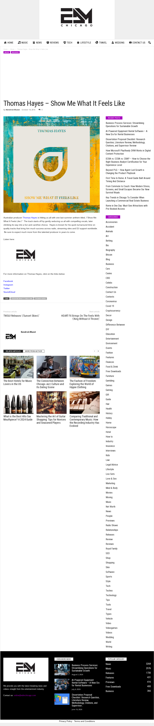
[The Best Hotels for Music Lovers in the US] (18, 367)
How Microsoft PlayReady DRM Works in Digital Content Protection (128, 152)
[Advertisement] (77, 76)
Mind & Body (112, 488)
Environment (111, 343)
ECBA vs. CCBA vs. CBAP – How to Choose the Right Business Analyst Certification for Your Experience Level (128, 161)
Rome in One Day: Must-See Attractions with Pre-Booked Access (127, 207)
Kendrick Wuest (13, 110)
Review (109, 539)
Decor (109, 315)
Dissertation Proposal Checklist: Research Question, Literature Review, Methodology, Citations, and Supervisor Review (125, 142)
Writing (109, 646)
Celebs (109, 282)
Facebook (8, 281)
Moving (109, 497)
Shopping (110, 562)
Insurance (110, 446)
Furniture (110, 376)
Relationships (112, 530)
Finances (110, 362)
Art (107, 236)
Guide (108, 399)
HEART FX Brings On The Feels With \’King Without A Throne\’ (80, 317)
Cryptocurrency (113, 310)
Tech (108, 586)
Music (12, 49)
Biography (110, 250)
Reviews (110, 544)
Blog (108, 259)
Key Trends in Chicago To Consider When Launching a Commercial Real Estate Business (127, 199)
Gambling (110, 380)
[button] (149, 42)
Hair (107, 404)
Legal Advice (112, 464)
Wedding (110, 637)
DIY (107, 329)
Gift (107, 394)
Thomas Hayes (30, 217)
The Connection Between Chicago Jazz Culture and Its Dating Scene (50, 384)
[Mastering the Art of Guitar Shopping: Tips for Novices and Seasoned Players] (52, 402)
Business (110, 264)
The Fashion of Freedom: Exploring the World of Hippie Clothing (83, 384)
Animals (109, 231)
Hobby (109, 418)
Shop (108, 558)
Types (108, 614)
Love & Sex (111, 478)
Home (5, 49)
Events (109, 348)
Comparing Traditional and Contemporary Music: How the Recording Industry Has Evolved (84, 421)
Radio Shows (112, 525)
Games (109, 385)
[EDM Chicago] (77, 19)
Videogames (111, 628)
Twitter (6, 288)
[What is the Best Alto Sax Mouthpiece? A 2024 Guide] (18, 402)
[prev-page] (94, 351)
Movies (109, 492)
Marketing (110, 483)
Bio (107, 245)
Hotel (108, 432)
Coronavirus (111, 301)
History (109, 413)
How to (109, 436)
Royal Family (111, 548)
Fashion (109, 352)
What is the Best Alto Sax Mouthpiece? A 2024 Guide (17, 418)
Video (108, 623)
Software (110, 572)
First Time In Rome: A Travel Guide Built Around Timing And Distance (128, 180)
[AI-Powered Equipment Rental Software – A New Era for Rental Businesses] (61, 684)
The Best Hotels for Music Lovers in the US (17, 382)
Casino (109, 273)
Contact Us (111, 292)
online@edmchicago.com (25, 695)
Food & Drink (112, 366)
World (108, 642)
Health (109, 408)
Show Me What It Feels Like (21, 298)
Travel (108, 609)
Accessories (111, 222)
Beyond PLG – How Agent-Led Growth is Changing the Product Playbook (125, 172)
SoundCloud (9, 292)
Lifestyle (110, 469)
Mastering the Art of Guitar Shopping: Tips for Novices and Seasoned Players (51, 419)
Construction (112, 287)
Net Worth (110, 506)
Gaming (109, 390)
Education (110, 334)
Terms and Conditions (84, 721)
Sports (109, 576)
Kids (108, 455)
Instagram (8, 285)
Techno (109, 590)
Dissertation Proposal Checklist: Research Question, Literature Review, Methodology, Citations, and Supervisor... (85, 700)
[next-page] (98, 351)
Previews (110, 520)
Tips (108, 600)
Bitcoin (109, 254)
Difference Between (115, 324)
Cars (108, 268)
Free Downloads (113, 371)
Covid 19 (110, 306)
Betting (109, 240)
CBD (108, 278)
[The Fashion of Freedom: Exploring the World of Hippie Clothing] (85, 367)
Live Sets (110, 474)
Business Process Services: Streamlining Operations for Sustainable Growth (125, 125)
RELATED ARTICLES (13, 351)
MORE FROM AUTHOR (33, 351)
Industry (109, 441)
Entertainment (112, 338)
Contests (110, 296)
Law (108, 460)
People (109, 516)
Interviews (111, 450)
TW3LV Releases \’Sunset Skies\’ (21, 315)
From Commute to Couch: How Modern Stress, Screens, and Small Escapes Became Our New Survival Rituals (128, 189)
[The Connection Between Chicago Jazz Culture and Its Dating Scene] (52, 367)
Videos (109, 632)
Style (108, 581)
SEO (108, 553)
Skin (108, 567)
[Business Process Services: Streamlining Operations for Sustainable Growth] (61, 669)
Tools (108, 604)
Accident (110, 226)
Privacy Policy (65, 721)
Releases (15, 52)
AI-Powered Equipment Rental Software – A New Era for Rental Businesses (126, 133)
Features (110, 357)
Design (109, 320)
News (108, 511)
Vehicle (109, 618)
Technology (111, 595)
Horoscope (111, 427)
